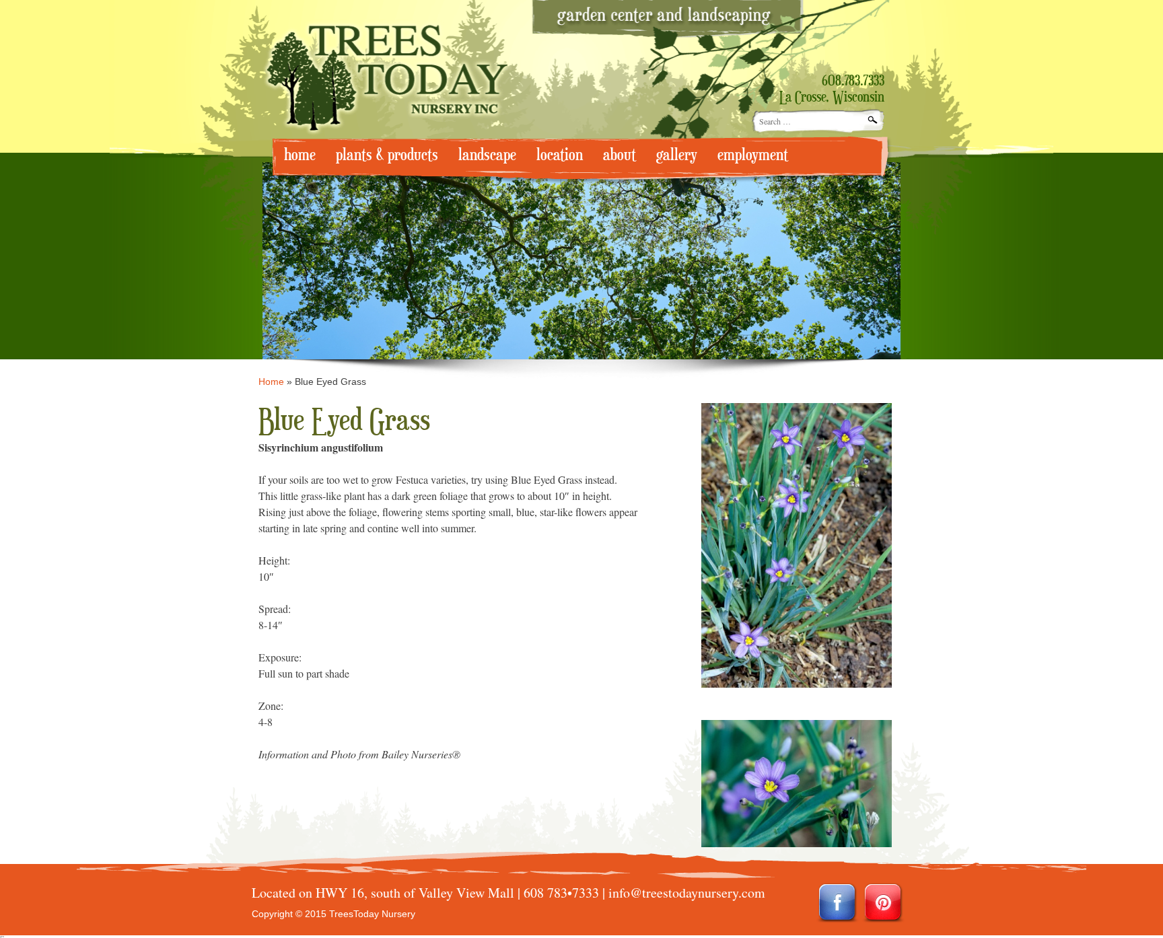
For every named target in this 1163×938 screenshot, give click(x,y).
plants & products (387, 155)
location (559, 155)
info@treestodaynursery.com (686, 892)
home (300, 155)
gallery (676, 155)
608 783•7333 (561, 892)
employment (752, 155)
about (619, 155)
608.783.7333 (853, 81)
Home (271, 381)
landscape (487, 155)
